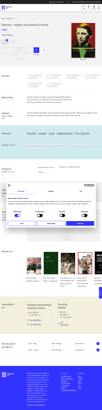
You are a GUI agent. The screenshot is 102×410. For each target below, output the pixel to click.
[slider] (83, 42)
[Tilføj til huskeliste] (43, 50)
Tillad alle (80, 223)
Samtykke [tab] (21, 191)
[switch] (40, 215)
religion (42, 133)
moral (52, 133)
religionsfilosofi (65, 133)
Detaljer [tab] (51, 191)
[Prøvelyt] (36, 50)
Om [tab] (81, 191)
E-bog (12, 41)
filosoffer (31, 133)
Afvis (22, 223)
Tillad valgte (51, 223)
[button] (63, 343)
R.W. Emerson (82, 133)
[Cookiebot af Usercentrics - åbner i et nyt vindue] (85, 185)
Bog (4, 41)
